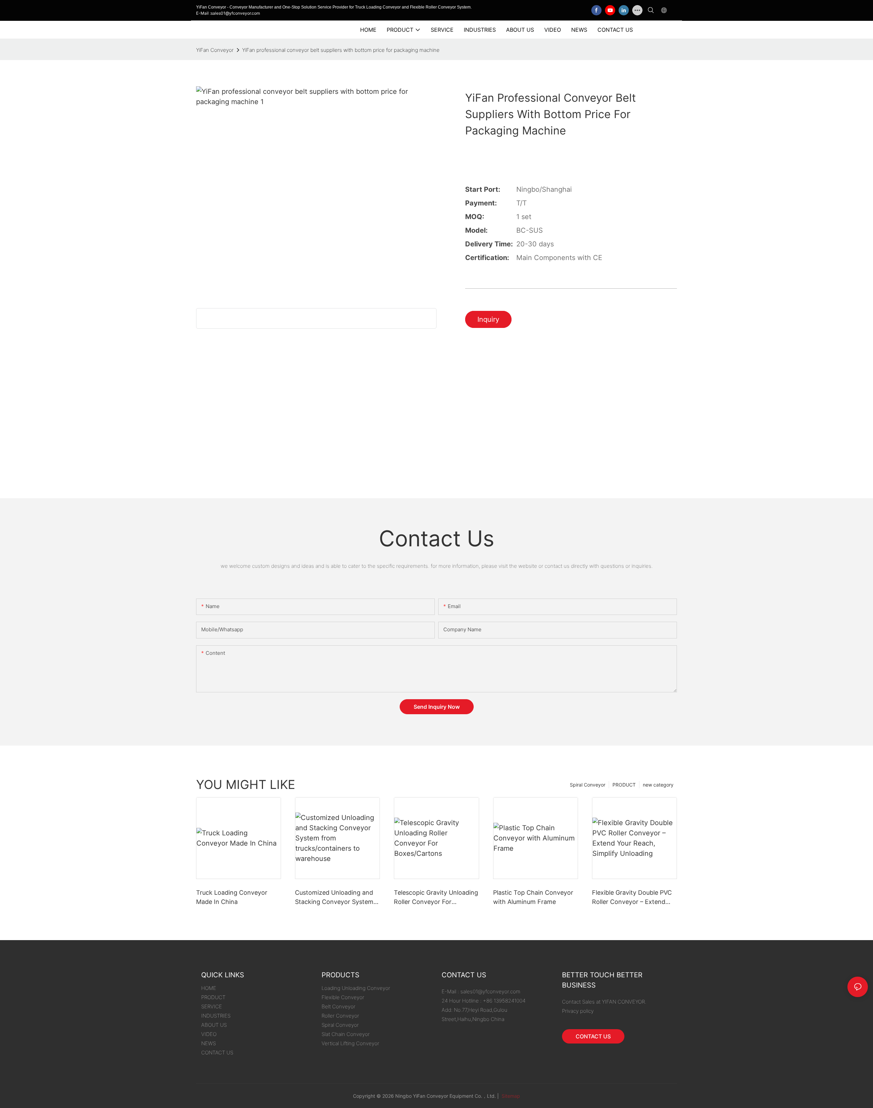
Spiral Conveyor (587, 785)
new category (658, 785)
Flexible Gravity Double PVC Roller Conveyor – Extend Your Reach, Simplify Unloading (632, 897)
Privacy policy (578, 1011)
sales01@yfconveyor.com (490, 991)
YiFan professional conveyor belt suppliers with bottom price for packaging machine (341, 50)
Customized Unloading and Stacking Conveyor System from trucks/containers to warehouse (334, 897)
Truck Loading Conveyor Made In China (231, 897)
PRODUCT (624, 785)
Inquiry (488, 319)
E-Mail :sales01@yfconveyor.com (228, 13)
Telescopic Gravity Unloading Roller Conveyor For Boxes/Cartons (436, 897)
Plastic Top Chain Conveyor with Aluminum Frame (533, 897)
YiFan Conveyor (215, 50)
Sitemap (510, 1096)
